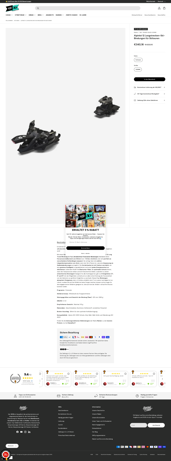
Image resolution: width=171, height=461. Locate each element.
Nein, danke (85, 253)
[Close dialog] (104, 207)
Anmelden (85, 248)
